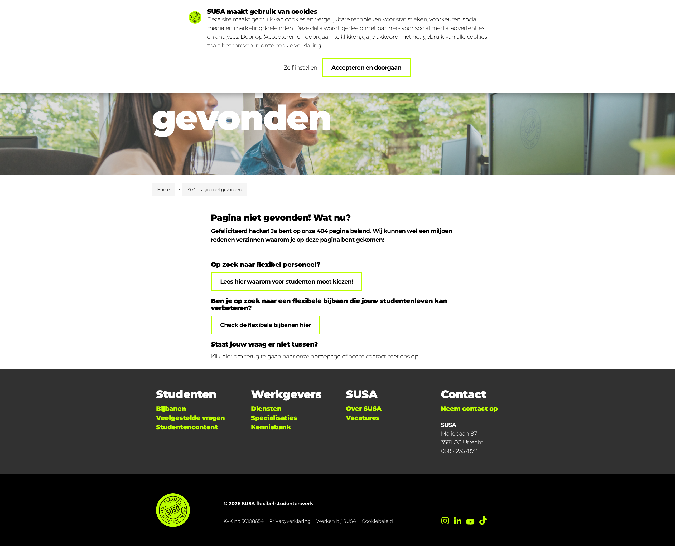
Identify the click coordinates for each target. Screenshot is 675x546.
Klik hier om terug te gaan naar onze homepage (275, 356)
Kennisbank (271, 427)
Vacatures (363, 418)
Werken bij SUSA (336, 521)
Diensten (266, 408)
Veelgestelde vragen (190, 418)
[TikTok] (483, 520)
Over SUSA (364, 408)
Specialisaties (274, 418)
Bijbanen (171, 408)
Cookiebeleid (377, 521)
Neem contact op (469, 408)
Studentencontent (187, 427)
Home (163, 189)
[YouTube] (470, 520)
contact (376, 356)
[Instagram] (445, 520)
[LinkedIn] (458, 520)
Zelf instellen (300, 67)
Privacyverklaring (290, 521)
